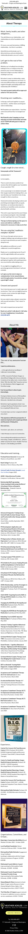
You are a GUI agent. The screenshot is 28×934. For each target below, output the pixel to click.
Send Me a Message (14, 913)
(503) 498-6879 (14, 1)
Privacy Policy (14, 928)
